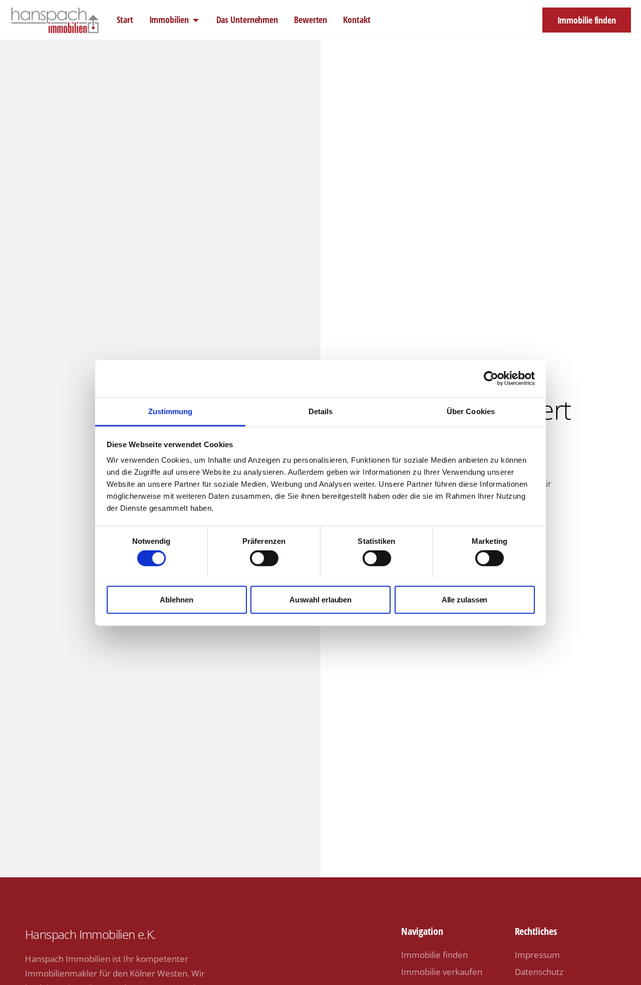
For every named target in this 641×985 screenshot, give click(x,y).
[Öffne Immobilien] (195, 20)
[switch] (264, 558)
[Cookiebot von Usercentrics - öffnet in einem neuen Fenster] (491, 378)
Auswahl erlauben (320, 599)
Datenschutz (539, 971)
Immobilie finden (434, 954)
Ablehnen (176, 599)
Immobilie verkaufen (441, 971)
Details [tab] (320, 411)
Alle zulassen (465, 599)
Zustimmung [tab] (170, 411)
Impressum (537, 954)
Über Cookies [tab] (471, 411)
